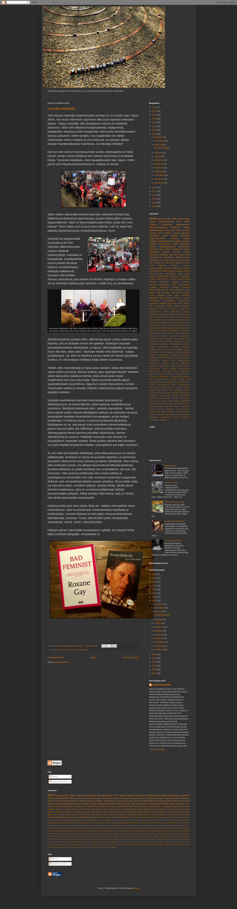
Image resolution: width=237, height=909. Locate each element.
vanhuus (179, 409)
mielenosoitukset (162, 379)
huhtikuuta (159, 171)
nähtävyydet (153, 382)
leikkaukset (153, 374)
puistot (157, 271)
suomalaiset (185, 398)
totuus (151, 306)
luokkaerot (170, 374)
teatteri (180, 303)
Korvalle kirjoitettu (61, 109)
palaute (152, 384)
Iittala (183, 314)
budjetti (175, 341)
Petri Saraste (112, 823)
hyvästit (178, 352)
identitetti (186, 282)
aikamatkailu (170, 263)
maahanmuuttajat (156, 268)
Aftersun (165, 309)
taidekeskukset (174, 401)
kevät (168, 249)
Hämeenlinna (174, 260)
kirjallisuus (166, 224)
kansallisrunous (183, 360)
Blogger (136, 888)
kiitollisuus (165, 287)
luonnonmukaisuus (182, 374)
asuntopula (161, 341)
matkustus (185, 233)
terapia (170, 403)
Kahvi (187, 320)
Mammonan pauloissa (174, 502)
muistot (186, 252)
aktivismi (169, 339)
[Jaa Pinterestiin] (115, 646)
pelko (174, 384)
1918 (151, 274)
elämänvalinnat (166, 221)
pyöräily (171, 271)
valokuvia (160, 409)
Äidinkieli (179, 257)
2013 (154, 206)
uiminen (169, 306)
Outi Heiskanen (179, 325)
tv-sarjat (55, 844)
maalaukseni (175, 376)
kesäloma (153, 287)
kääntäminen (179, 290)
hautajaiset (175, 282)
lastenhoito (185, 371)
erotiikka (176, 347)
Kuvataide (185, 236)
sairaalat (186, 390)
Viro (157, 336)
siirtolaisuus (153, 395)
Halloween (184, 244)
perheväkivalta (184, 384)
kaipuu (186, 357)
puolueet (171, 387)
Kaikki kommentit (59, 781)
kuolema (186, 265)
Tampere (161, 333)
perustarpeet (154, 387)
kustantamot (167, 371)
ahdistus (157, 263)
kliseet (173, 366)
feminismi (152, 349)
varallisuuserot (154, 412)
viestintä (152, 414)
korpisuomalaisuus (156, 290)
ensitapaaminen (164, 347)
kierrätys (174, 265)
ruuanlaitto (179, 271)
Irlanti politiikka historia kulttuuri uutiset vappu (104, 820)
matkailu (167, 268)
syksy (169, 303)
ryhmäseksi (177, 390)
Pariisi (158, 279)
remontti (164, 390)
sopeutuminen (169, 301)
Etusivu (93, 657)
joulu (173, 230)
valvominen (170, 409)
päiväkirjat (169, 298)
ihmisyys (152, 355)
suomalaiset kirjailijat (157, 303)
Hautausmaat (154, 314)
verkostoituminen (167, 412)
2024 (154, 115)
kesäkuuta (159, 164)
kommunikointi (154, 368)
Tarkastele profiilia (157, 749)
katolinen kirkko (180, 227)
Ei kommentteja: (91, 646)
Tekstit (54, 776)
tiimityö (186, 303)
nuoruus (152, 233)
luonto (178, 230)
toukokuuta (159, 168)
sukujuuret (153, 398)
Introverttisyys (170, 274)
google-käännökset (162, 828)
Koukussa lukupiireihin (175, 521)
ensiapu (152, 347)
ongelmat (182, 382)
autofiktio (152, 282)
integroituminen (163, 355)
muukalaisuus (177, 268)
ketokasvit (161, 366)
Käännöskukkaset (173, 322)
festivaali (160, 349)
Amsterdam (174, 309)
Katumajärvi (153, 322)
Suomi (152, 221)
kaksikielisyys (164, 284)
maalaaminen (164, 376)
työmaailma (159, 406)
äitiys (187, 257)
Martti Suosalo (154, 325)
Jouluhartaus (170, 466)
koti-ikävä (167, 233)
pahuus (170, 295)
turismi (181, 255)
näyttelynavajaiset (165, 241)
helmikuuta (159, 179)
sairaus (186, 298)
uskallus (152, 409)
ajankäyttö (153, 339)
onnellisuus (154, 236)
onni (187, 382)
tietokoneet (178, 403)
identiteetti (153, 249)
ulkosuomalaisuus (158, 227)
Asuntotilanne (154, 260)
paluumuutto (164, 218)
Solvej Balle (152, 823)
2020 (154, 130)
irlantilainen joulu (171, 357)
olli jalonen (163, 382)
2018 (154, 187)
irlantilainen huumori (156, 357)
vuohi (172, 414)
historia (167, 230)
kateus (174, 284)
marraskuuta (160, 141)
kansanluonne (154, 363)
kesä (162, 249)
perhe (165, 236)
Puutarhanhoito (172, 328)
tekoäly (164, 403)
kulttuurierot (154, 252)
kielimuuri (162, 265)
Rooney (181, 328)
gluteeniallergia (177, 349)
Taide (174, 218)
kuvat (176, 371)
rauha (158, 390)
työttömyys (160, 306)
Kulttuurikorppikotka (161, 685)
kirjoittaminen (182, 224)
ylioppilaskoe (154, 417)
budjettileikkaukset (167, 246)
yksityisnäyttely (183, 414)
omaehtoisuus (173, 382)
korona (164, 368)
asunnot (152, 246)
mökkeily (173, 379)
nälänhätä (160, 295)
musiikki (152, 241)
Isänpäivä (157, 320)
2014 (154, 203)
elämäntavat (163, 282)
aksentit (161, 339)
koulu (171, 290)
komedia (186, 366)
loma (158, 292)
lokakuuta (158, 145)
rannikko (186, 387)
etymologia (185, 347)
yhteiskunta (169, 257)
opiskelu (185, 241)
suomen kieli (154, 401)
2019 (154, 134)
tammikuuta (159, 183)
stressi (175, 395)
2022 (154, 122)
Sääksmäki (153, 333)
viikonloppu (165, 414)
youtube (177, 417)
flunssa (167, 349)
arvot (187, 339)
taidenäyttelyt (156, 230)
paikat (177, 295)
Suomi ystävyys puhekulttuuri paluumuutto (171, 330)
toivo (185, 403)
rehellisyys (178, 298)
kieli (160, 233)
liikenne (152, 292)
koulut (186, 249)
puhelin (163, 387)
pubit (161, 298)
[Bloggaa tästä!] (106, 646)
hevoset (162, 352)
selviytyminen (154, 301)
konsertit (186, 287)
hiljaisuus (170, 352)
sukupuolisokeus (165, 398)
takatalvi (152, 403)
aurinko (169, 341)
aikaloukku (174, 336)
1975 (159, 309)
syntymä (164, 401)
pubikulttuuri (153, 298)
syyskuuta (158, 153)
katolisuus (174, 363)
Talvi (151, 263)
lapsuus (166, 252)
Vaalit (168, 333)
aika (163, 263)
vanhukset (185, 306)
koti (166, 290)
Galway (186, 312)
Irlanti (153, 218)
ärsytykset (185, 417)
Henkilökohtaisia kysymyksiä (170, 314)
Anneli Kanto (184, 309)
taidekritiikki (185, 401)
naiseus (186, 292)
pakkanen (185, 295)
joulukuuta (159, 137)
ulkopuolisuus (174, 406)
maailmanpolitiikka (157, 238)
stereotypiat (165, 395)
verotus (178, 412)
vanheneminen (155, 257)
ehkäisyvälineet (175, 344)
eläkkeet (186, 344)
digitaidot (164, 344)
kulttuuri (153, 224)
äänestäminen (154, 420)
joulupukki (153, 284)
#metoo (186, 271)
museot (186, 238)
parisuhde (163, 255)
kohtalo (179, 366)
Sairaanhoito (184, 260)
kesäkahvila (185, 363)
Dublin (175, 244)
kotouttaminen (184, 368)
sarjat (168, 393)
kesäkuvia (153, 366)
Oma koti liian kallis (173, 540)
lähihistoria (153, 376)
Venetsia (181, 279)
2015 (154, 199)
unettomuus (185, 406)
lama (187, 290)
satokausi (174, 393)
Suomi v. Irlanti (171, 482)
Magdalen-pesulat (151, 809)
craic (187, 341)
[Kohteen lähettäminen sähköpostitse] (103, 646)
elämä (181, 218)
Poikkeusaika (160, 328)
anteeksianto (179, 339)
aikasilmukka (184, 336)
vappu (187, 409)
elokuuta (158, 156)
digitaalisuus (153, 344)
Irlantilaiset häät (129, 820)
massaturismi (176, 292)
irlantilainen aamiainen (180, 355)
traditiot (174, 236)
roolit (170, 390)
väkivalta (152, 309)
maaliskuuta (159, 175)
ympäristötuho (166, 417)
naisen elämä (178, 806)
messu (151, 379)
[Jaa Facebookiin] (112, 646)
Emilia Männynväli (172, 312)
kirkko (168, 366)
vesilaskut (185, 412)
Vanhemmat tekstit (131, 657)
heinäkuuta (159, 160)
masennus (174, 238)
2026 (154, 107)
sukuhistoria (185, 395)
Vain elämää (175, 333)
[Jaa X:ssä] (109, 646)
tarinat (158, 403)
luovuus (176, 252)
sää (175, 255)
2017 (154, 191)
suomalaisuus (164, 244)
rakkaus (179, 387)
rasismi (151, 390)
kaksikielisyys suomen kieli (161, 360)
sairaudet (152, 393)
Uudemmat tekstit (56, 657)
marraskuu (185, 376)
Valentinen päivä (83, 825)
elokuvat (185, 230)
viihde (158, 414)
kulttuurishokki (154, 371)
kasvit (151, 265)
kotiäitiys (173, 368)
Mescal (163, 325)
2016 (154, 195)
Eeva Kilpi (164, 260)
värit (176, 414)
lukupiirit (162, 374)
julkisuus (181, 357)
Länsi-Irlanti (185, 322)
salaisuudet (161, 393)
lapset (176, 233)
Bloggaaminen (154, 312)
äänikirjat (85, 650)
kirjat (70, 650)
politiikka (153, 244)
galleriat (179, 263)
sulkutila (176, 398)
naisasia (181, 379)
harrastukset (184, 246)
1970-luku (159, 274)
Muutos (170, 325)
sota (171, 255)
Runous (166, 279)
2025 (154, 111)
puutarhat (164, 271)
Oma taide (183, 221)
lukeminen (77, 650)
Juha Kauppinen (168, 320)
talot (174, 303)
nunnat (151, 295)
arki (188, 279)
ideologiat (185, 352)
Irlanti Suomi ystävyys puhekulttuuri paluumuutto (123, 809)
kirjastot (176, 287)
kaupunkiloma (184, 284)
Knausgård (162, 322)
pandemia (153, 255)
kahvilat (186, 263)
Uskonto (173, 279)
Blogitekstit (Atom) (61, 662)
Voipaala (164, 336)
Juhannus (180, 320)
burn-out (182, 341)
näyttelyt (177, 241)
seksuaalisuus (184, 393)
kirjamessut (62, 650)
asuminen (152, 341)
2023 (154, 119)
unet (187, 255)
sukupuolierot (184, 301)
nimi (188, 379)
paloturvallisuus (163, 384)
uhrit (166, 406)
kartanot (165, 363)
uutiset (176, 306)
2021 (154, 126)
